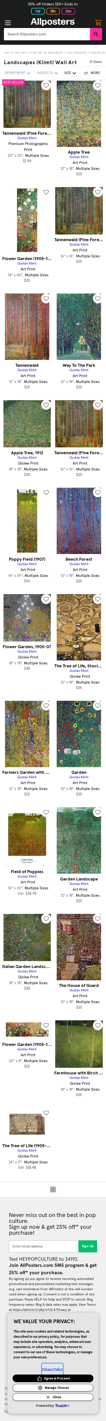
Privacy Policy (52, 1369)
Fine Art (20, 53)
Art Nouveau (77, 53)
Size (67, 73)
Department (15, 73)
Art (7, 53)
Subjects (45, 73)
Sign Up (88, 1246)
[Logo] (53, 22)
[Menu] (8, 23)
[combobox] (47, 34)
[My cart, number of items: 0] (98, 22)
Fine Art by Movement (47, 53)
